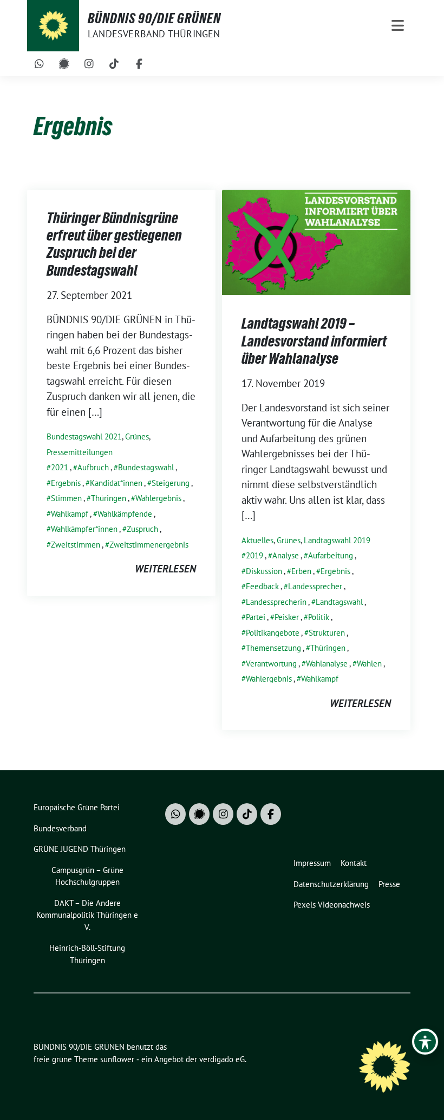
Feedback (262, 586)
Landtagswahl (339, 602)
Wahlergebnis (158, 498)
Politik (318, 617)
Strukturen (327, 633)
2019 (254, 555)
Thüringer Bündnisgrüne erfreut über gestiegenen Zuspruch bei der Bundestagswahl (114, 244)
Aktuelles (257, 540)
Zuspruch (142, 529)
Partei (255, 617)
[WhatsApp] (39, 64)
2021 (59, 467)
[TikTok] (114, 64)
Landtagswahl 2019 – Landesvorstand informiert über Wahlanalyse (314, 341)
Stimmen (66, 498)
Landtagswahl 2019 (337, 540)
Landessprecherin (276, 602)
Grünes (137, 436)
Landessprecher (315, 586)
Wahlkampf (69, 514)
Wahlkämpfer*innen (84, 529)
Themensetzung (273, 648)
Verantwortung (271, 663)
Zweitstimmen (75, 544)
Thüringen (108, 498)
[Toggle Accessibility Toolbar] (425, 1042)
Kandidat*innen (116, 483)
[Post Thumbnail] (316, 241)
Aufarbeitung (330, 555)
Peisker (287, 617)
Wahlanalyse (327, 663)
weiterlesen (165, 568)
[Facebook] (139, 64)
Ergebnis (66, 483)
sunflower (117, 1059)
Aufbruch (93, 467)
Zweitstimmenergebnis (148, 544)
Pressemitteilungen (80, 452)
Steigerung (171, 483)
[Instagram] (89, 64)
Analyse (285, 555)
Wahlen (369, 663)
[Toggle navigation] (397, 25)
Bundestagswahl (146, 467)
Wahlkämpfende (124, 514)
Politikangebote (272, 633)
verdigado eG (222, 1059)
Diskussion (264, 571)
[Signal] (64, 64)
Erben (301, 571)
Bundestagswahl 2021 (84, 436)
